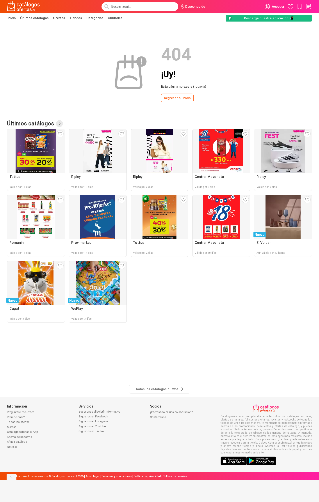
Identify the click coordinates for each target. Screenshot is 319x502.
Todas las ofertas (18, 422)
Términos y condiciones (116, 476)
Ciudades (115, 18)
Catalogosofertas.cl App (22, 431)
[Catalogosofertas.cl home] (24, 6)
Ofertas (59, 18)
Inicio (11, 18)
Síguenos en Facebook (93, 416)
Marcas (11, 427)
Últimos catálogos (34, 18)
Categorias (94, 18)
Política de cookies (175, 476)
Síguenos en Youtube (92, 426)
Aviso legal (92, 476)
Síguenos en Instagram (93, 421)
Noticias (12, 446)
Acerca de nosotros (19, 437)
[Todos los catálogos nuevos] (59, 123)
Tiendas (76, 18)
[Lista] (308, 6)
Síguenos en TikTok (91, 431)
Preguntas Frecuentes (20, 412)
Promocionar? (16, 417)
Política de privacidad (147, 476)
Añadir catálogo (17, 441)
